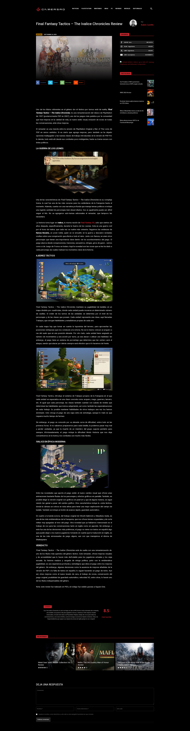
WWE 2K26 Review (125, 93)
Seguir (150, 46)
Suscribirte (149, 54)
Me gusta (150, 42)
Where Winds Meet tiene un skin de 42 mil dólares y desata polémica (131, 112)
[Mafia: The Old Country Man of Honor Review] (95, 656)
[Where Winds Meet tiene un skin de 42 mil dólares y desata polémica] (150, 112)
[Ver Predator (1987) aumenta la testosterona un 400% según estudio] (150, 83)
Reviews (39, 34)
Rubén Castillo (147, 25)
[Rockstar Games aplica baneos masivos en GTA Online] (150, 102)
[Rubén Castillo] (135, 23)
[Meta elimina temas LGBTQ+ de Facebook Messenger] (150, 121)
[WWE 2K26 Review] (150, 93)
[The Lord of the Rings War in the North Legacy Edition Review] (134, 656)
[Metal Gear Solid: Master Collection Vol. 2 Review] (55, 656)
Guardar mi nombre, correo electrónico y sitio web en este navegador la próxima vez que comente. (66, 714)
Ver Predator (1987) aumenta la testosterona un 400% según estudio (131, 83)
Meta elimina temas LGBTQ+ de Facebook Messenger (129, 121)
